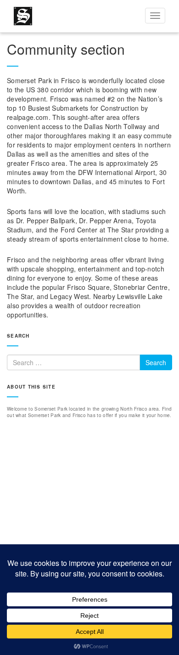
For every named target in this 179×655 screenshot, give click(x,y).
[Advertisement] (89, 520)
